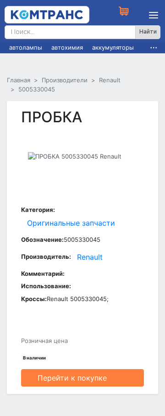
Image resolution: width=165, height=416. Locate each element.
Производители (65, 80)
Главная (18, 80)
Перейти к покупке (72, 377)
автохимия (67, 47)
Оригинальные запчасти (71, 223)
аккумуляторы (113, 47)
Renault (110, 80)
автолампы (25, 47)
